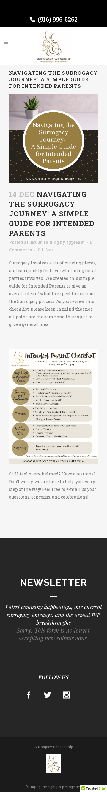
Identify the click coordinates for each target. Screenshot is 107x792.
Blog (54, 242)
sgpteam (75, 242)
